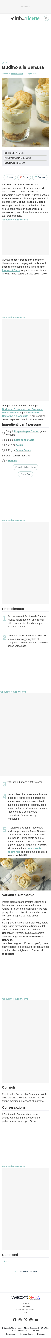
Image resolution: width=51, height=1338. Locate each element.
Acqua (19, 445)
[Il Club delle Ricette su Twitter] (25, 1320)
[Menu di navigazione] (3, 18)
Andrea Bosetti (17, 74)
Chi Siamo (25, 1303)
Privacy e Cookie (26, 1334)
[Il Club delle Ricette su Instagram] (20, 1320)
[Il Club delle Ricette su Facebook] (14, 1320)
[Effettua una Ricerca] (46, 18)
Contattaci (25, 1313)
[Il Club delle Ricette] (25, 18)
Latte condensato (24, 440)
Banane (12, 460)
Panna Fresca (23, 450)
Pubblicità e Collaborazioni (25, 1310)
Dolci (4, 63)
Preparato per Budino (26, 431)
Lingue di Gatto (11, 270)
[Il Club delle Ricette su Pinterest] (31, 1320)
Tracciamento (11, 1334)
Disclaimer (41, 1334)
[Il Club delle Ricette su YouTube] (36, 1320)
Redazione (25, 1306)
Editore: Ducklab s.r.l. (31, 1328)
